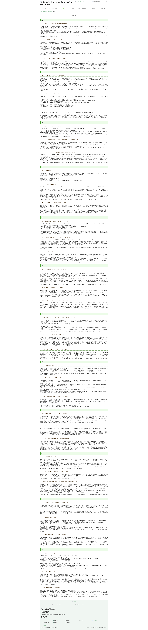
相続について (74, 8)
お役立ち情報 (103, 8)
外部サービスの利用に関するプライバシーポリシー (49, 627)
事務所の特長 (54, 8)
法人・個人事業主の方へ (83, 8)
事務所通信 (50, 11)
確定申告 (93, 8)
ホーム (45, 8)
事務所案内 (64, 8)
